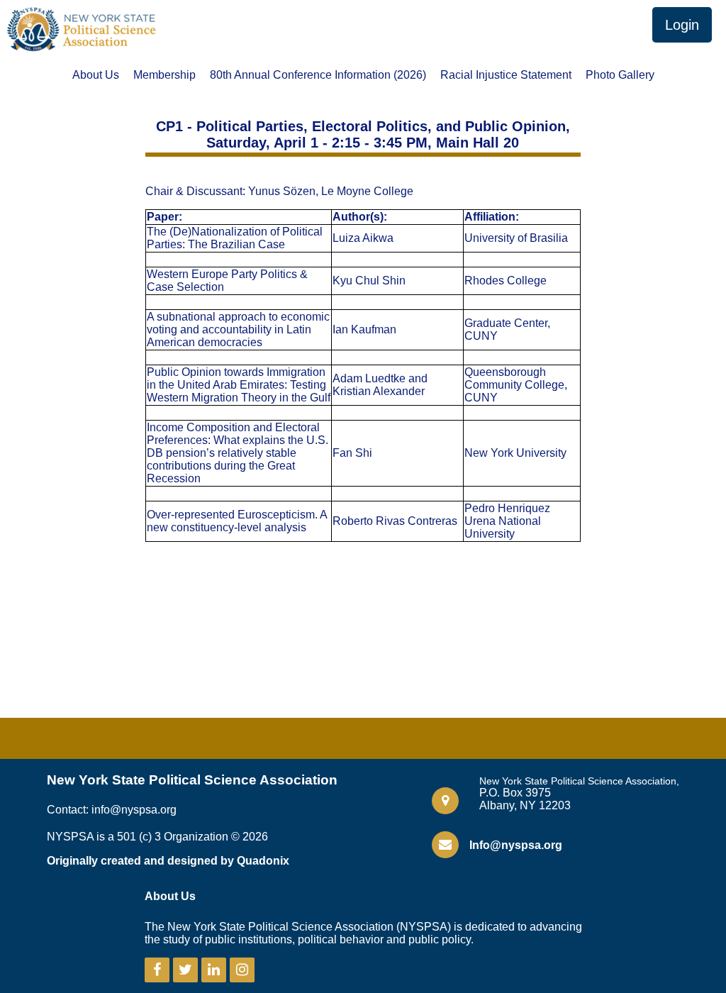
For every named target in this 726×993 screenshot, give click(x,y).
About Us (95, 75)
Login (682, 25)
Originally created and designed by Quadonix (168, 861)
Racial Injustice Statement (505, 75)
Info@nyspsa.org (515, 845)
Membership (164, 75)
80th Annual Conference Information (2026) (318, 75)
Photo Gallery (620, 75)
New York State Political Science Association (192, 779)
